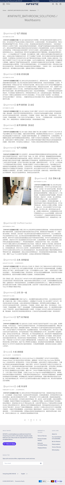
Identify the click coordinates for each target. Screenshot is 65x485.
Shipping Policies (42, 448)
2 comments (20, 389)
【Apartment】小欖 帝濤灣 (15, 386)
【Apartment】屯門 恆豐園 (15, 147)
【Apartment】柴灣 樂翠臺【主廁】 (19, 104)
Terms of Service (42, 436)
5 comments (17, 355)
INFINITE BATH (10, 481)
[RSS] (38, 10)
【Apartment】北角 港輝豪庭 (16, 259)
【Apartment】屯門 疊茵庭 (15, 33)
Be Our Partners (56, 441)
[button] (57, 4)
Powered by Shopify (19, 481)
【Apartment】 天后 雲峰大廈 (47, 178)
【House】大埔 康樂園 (13, 351)
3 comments (19, 263)
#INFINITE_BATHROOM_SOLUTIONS (32, 16)
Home (4, 10)
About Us (54, 434)
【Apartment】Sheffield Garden (17, 223)
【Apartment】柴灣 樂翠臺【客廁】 (19, 125)
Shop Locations (56, 444)
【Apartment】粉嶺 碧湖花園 (16, 74)
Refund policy (55, 450)
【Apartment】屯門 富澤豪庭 (16, 317)
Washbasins (33, 10)
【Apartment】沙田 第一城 (15, 292)
